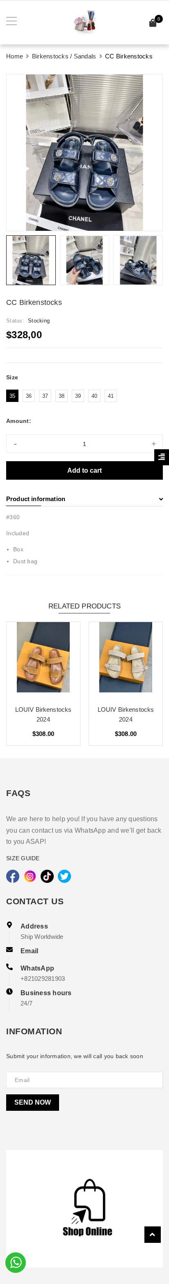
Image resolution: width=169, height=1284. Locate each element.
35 (12, 396)
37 (45, 396)
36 (29, 396)
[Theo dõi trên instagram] (30, 876)
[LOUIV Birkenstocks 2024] (43, 660)
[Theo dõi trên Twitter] (64, 876)
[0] (153, 24)
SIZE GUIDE (23, 858)
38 (62, 396)
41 (111, 396)
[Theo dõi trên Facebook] (12, 876)
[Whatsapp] (15, 1261)
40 (94, 396)
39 (78, 396)
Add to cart (84, 470)
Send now (32, 1102)
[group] (84, 152)
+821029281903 (43, 978)
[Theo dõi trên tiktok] (47, 876)
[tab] (84, 499)
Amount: (18, 421)
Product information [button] (35, 498)
